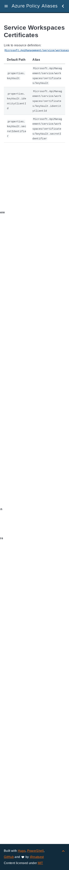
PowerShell (35, 850)
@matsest (37, 857)
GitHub (9, 857)
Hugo (21, 850)
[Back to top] (63, 850)
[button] (6, 6)
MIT (40, 863)
